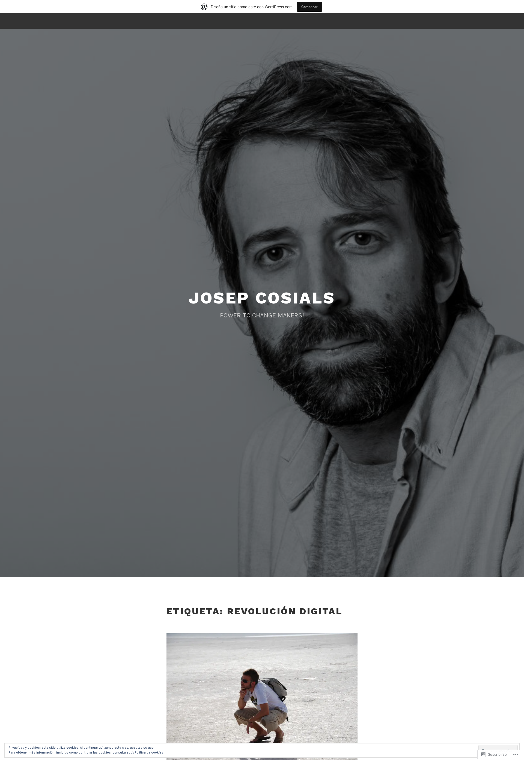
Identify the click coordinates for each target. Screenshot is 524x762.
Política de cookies (149, 752)
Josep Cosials (262, 298)
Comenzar (309, 7)
